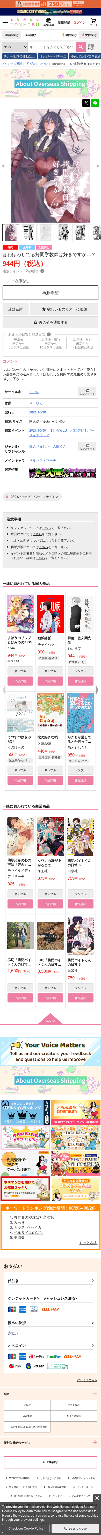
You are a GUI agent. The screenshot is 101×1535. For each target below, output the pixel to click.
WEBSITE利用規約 (19, 1478)
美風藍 (19, 1237)
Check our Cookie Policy (26, 1528)
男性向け (71, 35)
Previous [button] (3, 166)
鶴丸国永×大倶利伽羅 (21, 760)
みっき (19, 1222)
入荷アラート (87, 394)
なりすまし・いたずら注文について (71, 1496)
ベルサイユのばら (28, 1232)
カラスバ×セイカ (27, 1227)
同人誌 (30, 63)
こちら (46, 527)
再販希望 (50, 292)
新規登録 (64, 22)
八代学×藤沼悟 (48, 658)
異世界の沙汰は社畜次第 (34, 1217)
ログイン (79, 22)
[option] (50, 165)
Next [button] (98, 166)
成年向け (30, 35)
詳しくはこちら (87, 1380)
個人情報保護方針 (57, 1487)
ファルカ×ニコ (78, 761)
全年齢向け (11, 35)
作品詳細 (20, 681)
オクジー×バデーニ (53, 56)
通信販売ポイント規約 (83, 1478)
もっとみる (88, 1242)
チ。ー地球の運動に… (19, 56)
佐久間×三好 (77, 662)
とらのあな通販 (12, 63)
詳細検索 (91, 46)
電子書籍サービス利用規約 (23, 1487)
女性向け (91, 35)
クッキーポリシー (86, 1487)
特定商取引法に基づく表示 (28, 1496)
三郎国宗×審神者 (49, 757)
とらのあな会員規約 (50, 1478)
